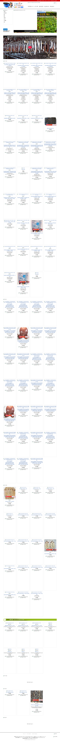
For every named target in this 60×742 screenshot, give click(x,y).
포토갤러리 (52, 6)
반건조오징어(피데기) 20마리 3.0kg (37, 567)
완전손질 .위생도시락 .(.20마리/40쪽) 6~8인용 (50, 223)
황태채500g (10, 651)
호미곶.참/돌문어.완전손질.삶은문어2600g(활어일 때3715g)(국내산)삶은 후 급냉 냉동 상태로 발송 (50, 384)
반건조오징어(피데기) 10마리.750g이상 (36, 594)
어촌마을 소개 (30, 6)
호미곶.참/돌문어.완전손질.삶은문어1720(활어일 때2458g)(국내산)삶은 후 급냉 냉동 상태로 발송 (9, 357)
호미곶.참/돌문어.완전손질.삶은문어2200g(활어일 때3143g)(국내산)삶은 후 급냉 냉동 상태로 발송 (9, 384)
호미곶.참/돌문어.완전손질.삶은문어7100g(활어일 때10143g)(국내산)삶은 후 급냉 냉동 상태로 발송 (37, 462)
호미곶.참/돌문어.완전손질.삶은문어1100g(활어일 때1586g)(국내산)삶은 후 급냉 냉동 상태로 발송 (50, 306)
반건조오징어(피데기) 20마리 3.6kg (50, 567)
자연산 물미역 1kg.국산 (23, 692)
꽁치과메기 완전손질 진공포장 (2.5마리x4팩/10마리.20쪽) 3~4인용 (10, 198)
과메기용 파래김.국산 (50, 128)
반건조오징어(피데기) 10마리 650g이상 (23, 594)
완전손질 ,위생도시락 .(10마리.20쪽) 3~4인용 (23, 223)
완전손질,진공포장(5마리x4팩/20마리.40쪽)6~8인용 (50, 197)
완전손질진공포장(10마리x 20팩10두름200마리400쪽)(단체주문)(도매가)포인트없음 (50, 145)
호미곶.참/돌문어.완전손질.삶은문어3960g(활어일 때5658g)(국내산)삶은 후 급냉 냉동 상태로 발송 (9, 436)
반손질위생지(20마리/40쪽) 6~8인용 (37, 118)
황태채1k (23, 651)
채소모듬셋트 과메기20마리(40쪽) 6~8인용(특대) (50, 66)
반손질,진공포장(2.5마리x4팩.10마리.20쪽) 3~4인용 (9, 250)
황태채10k (36, 651)
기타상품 (5, 20)
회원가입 (38, 0)
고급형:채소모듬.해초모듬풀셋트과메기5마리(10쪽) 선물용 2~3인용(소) (10, 93)
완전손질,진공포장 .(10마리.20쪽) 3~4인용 (9, 222)
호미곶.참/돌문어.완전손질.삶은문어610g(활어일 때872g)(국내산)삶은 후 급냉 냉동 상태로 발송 (9, 306)
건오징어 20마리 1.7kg (50, 488)
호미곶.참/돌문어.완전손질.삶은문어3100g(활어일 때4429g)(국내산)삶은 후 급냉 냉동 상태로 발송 (23, 410)
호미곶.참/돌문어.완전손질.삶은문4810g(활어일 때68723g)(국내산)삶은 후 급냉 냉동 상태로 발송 (23, 437)
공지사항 (36, 6)
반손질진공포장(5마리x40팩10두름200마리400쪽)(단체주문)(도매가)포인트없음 (37, 172)
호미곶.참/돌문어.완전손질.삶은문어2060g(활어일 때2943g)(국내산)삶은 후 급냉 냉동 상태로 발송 (50, 358)
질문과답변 (41, 6)
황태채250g (50, 625)
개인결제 (55, 0)
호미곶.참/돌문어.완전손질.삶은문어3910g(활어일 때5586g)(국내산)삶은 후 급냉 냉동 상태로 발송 (50, 410)
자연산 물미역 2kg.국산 (9, 692)
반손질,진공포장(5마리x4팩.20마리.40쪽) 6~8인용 (50, 250)
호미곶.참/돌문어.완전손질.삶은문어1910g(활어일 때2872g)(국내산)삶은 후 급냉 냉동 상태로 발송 (36, 358)
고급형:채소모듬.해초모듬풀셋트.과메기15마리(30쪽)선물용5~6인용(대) (37, 93)
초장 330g (23, 169)
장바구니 (46, 0)
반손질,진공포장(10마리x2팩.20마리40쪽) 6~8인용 (23, 287)
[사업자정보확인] (26, 737)
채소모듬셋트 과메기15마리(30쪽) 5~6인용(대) (36, 66)
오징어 (4, 17)
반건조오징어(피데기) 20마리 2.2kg (23, 567)
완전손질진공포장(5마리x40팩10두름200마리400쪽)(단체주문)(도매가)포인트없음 (37, 146)
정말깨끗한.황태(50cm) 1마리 (10, 625)
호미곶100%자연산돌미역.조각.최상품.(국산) (37, 705)
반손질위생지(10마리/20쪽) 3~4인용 (23, 118)
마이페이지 (43, 0)
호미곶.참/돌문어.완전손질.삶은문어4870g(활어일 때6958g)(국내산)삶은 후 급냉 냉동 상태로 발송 (37, 436)
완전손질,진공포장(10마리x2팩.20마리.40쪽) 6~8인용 (37, 233)
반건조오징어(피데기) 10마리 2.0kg (50, 553)
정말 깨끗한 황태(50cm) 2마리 (23, 625)
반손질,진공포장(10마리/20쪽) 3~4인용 (9, 276)
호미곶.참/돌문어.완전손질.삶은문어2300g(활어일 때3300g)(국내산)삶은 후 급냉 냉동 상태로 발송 (23, 384)
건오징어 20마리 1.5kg (36, 488)
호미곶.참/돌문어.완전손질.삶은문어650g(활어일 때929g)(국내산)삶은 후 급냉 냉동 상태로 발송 (23, 306)
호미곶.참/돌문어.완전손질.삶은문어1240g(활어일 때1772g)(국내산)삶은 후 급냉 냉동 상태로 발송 (9, 331)
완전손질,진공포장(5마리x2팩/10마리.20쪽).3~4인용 (37, 197)
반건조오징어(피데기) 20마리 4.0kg (9, 594)
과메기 (4, 11)
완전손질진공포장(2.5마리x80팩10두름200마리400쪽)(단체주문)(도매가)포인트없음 (23, 146)
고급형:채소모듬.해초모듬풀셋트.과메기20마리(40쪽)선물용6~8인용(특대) (50, 93)
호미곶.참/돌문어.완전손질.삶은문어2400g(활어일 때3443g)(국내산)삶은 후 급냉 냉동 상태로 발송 (37, 384)
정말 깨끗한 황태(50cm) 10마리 (37, 625)
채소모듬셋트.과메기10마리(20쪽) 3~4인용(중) (23, 66)
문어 (4, 14)
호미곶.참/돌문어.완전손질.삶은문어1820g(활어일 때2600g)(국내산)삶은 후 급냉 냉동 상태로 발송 (23, 357)
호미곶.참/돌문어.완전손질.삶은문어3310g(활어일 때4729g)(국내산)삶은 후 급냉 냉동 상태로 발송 (37, 410)
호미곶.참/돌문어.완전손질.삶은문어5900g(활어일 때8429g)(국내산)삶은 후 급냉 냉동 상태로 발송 (9, 463)
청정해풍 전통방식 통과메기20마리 (9, 118)
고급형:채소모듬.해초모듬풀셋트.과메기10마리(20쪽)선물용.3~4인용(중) (23, 93)
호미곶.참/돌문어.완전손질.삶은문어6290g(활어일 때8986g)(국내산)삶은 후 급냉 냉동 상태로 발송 (23, 463)
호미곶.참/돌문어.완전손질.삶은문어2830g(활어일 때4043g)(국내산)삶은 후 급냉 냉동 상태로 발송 (9, 420)
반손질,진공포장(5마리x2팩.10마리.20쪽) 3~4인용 (36, 250)
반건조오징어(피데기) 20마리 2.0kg (9, 568)
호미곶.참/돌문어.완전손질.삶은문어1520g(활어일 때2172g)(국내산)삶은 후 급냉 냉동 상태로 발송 (37, 331)
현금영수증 (46, 6)
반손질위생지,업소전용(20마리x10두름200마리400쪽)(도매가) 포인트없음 (10, 146)
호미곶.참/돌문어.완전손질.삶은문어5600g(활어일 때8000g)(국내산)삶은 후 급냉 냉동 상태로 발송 (50, 437)
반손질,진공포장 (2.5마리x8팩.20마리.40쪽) (23, 249)
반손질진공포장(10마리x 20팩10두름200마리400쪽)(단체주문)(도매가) (50, 172)
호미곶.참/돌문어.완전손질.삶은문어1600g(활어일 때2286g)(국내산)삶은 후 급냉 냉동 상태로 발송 (50, 331)
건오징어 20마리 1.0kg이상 (9, 501)
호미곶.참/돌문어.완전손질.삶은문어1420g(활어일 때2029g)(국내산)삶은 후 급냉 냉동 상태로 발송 (23, 341)
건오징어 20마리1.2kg (23, 488)
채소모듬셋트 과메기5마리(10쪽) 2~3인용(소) (9, 65)
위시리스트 (49, 0)
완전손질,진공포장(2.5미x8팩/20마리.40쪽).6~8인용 (23, 198)
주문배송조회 (52, 0)
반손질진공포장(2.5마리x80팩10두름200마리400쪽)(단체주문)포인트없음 (10, 172)
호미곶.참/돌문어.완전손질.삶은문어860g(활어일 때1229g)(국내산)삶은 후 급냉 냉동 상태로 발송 (36, 306)
